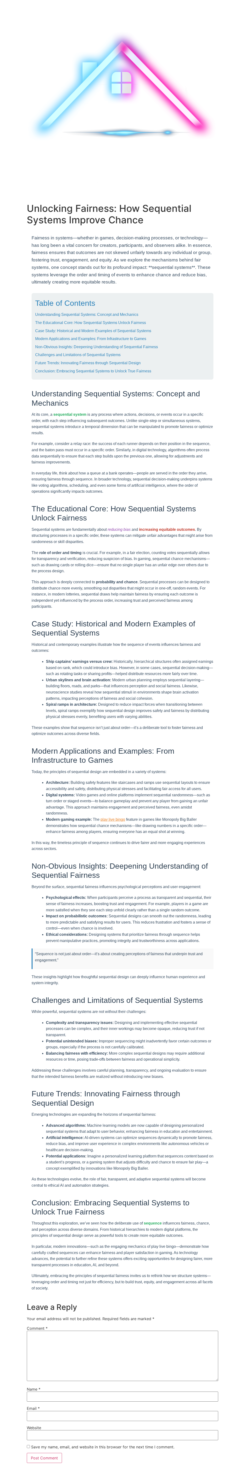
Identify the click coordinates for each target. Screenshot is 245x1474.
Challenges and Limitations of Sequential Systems (78, 355)
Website (34, 1428)
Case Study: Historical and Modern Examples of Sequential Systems (93, 331)
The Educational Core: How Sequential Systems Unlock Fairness (90, 323)
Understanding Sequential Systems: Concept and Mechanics (86, 314)
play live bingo (112, 819)
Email (33, 1408)
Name (33, 1389)
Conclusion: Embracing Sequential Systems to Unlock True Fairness (93, 371)
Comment (37, 1328)
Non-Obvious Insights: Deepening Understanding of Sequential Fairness (96, 347)
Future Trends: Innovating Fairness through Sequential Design (88, 363)
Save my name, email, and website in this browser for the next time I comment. (102, 1447)
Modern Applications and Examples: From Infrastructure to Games (90, 339)
